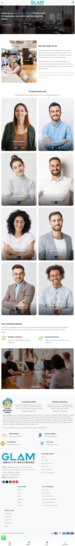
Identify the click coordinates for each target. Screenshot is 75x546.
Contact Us (8, 516)
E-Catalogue (8, 513)
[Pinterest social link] (16, 482)
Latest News (8, 520)
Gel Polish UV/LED (47, 496)
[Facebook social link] (15, 147)
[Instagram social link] (22, 147)
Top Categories (47, 486)
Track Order (44, 460)
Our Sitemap (8, 523)
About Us (43, 457)
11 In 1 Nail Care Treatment (50, 505)
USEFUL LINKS (9, 510)
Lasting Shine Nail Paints (49, 499)
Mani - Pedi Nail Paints (48, 502)
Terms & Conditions (46, 469)
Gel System (45, 490)
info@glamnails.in (13, 477)
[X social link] (19, 147)
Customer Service (47, 454)
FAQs (6, 526)
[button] (37, 368)
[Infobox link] (19, 340)
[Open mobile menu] (2, 3)
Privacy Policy (45, 466)
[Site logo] (37, 2)
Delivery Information (47, 463)
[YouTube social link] (13, 482)
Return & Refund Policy (48, 472)
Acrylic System (46, 493)
